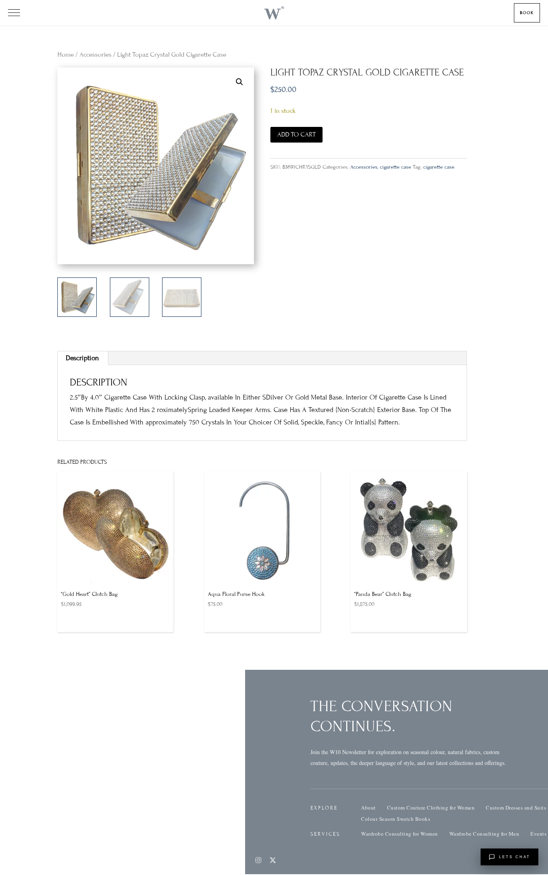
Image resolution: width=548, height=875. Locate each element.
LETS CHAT (514, 857)
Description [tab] (82, 358)
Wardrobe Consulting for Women (399, 833)
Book (527, 12)
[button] (239, 82)
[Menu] (14, 13)
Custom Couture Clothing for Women (431, 807)
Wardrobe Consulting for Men (484, 833)
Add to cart (296, 135)
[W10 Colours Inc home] (274, 12)
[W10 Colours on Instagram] (258, 860)
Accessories (95, 55)
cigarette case (395, 167)
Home (65, 55)
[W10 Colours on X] (272, 860)
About (368, 807)
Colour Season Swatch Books (395, 818)
